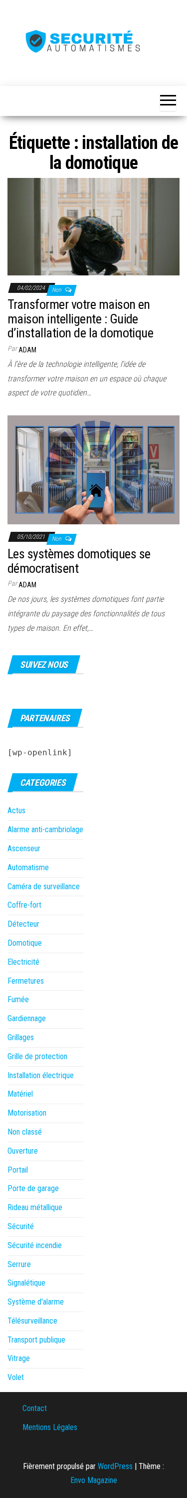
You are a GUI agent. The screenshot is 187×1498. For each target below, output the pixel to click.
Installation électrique (40, 1075)
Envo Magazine (93, 1480)
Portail (17, 1170)
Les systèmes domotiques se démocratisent (78, 561)
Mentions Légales (49, 1427)
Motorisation (26, 1113)
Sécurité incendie (34, 1245)
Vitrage (18, 1358)
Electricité (23, 962)
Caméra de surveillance (43, 886)
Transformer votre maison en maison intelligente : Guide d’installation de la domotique (80, 318)
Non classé (24, 1132)
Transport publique (36, 1340)
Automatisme (28, 867)
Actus (16, 810)
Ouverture (22, 1151)
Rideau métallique (34, 1207)
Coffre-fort (24, 905)
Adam (27, 350)
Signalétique (26, 1283)
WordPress (115, 1466)
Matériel (20, 1094)
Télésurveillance (32, 1321)
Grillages (20, 1037)
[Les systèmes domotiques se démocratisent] (93, 469)
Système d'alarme (35, 1302)
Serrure (19, 1264)
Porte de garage (33, 1188)
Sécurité (20, 1226)
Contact (34, 1408)
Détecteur (23, 924)
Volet (15, 1377)
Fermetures (25, 981)
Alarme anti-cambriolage (45, 829)
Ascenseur (23, 848)
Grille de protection (37, 1056)
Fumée (18, 999)
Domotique (24, 943)
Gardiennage (26, 1018)
